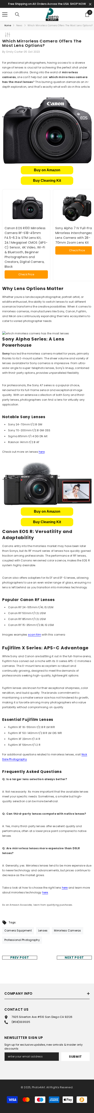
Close (90, 4)
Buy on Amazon (47, 170)
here (42, 452)
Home (7, 25)
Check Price (26, 274)
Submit (75, 1056)
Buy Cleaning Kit (47, 180)
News (19, 25)
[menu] (4, 14)
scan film (34, 634)
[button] (47, 170)
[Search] (17, 14)
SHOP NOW (78, 4)
